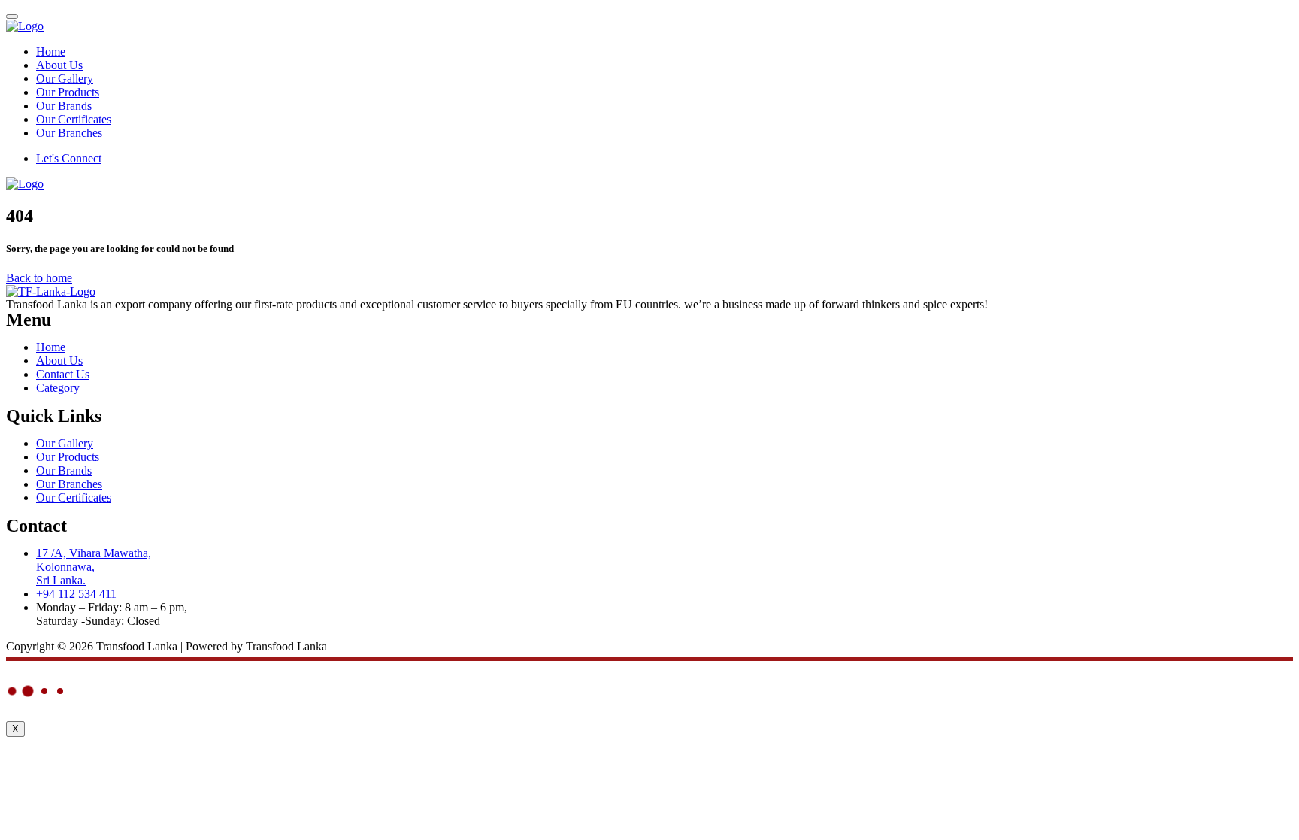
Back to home (39, 277)
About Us (59, 65)
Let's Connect (68, 158)
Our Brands (64, 105)
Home (50, 51)
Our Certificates (73, 119)
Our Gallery (64, 78)
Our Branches (69, 132)
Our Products (67, 92)
